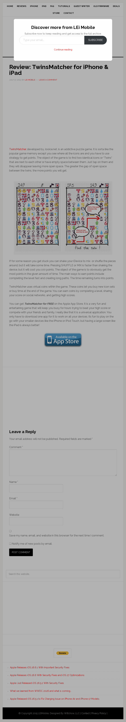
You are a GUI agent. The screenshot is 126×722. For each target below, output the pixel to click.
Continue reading (63, 49)
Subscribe (95, 40)
